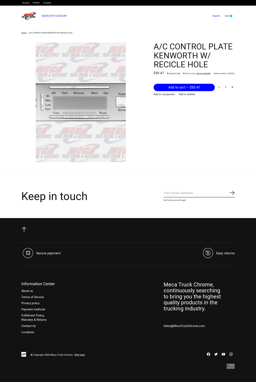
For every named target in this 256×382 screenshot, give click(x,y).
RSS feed (80, 355)
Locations (27, 332)
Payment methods (33, 309)
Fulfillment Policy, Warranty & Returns (34, 317)
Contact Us (28, 326)
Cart (230, 16)
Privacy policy (30, 303)
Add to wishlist (187, 94)
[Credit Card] (231, 368)
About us (27, 291)
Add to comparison (164, 94)
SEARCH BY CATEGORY (54, 16)
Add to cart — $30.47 (184, 87)
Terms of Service (32, 297)
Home (24, 33)
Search (216, 16)
